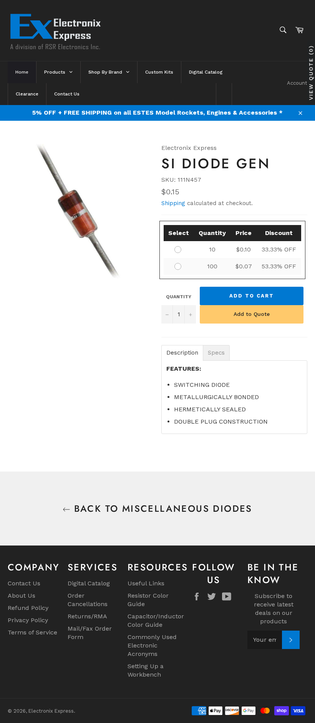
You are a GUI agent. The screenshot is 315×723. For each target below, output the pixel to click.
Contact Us (24, 583)
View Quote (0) (311, 72)
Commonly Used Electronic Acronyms (152, 645)
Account (297, 83)
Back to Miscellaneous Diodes (161, 508)
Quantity (178, 296)
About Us (21, 595)
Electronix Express (51, 711)
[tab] (182, 353)
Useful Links (146, 583)
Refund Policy (28, 607)
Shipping (173, 203)
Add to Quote (252, 314)
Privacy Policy (28, 620)
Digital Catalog (89, 583)
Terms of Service (32, 632)
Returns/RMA (87, 616)
